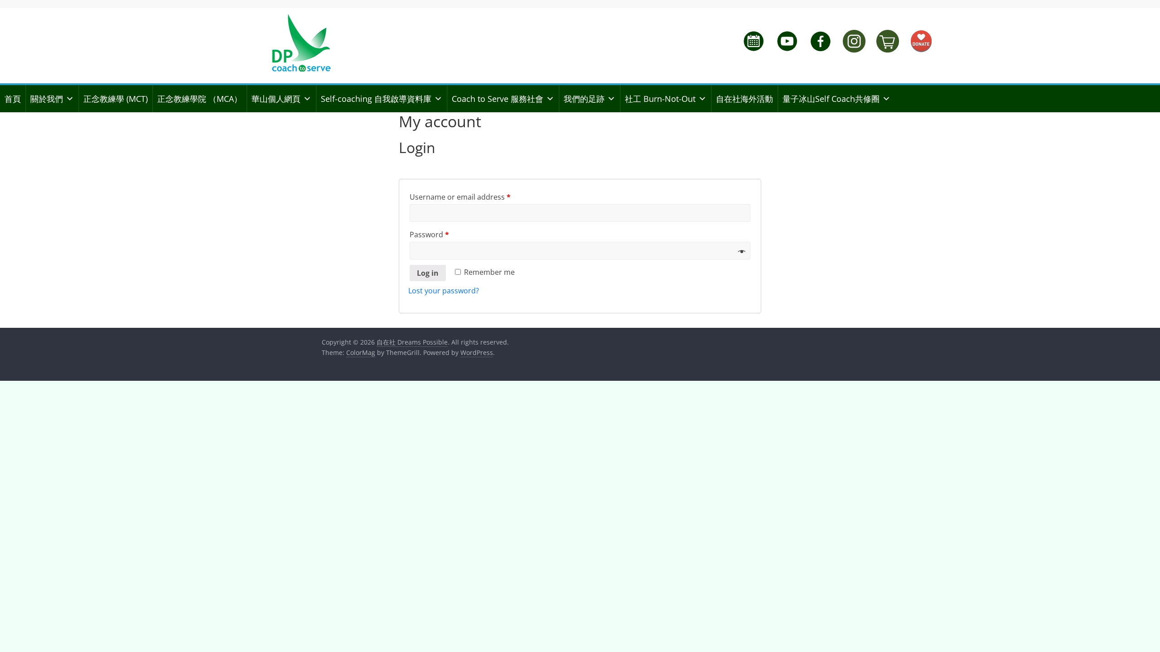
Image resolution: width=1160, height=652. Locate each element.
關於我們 (46, 98)
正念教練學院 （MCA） (199, 98)
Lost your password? (443, 291)
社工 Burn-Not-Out (660, 98)
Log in (428, 273)
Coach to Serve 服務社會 (497, 98)
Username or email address (460, 197)
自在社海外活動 (744, 98)
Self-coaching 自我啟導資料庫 (376, 98)
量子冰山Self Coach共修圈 (831, 98)
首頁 (13, 98)
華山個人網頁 (275, 98)
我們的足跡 (584, 98)
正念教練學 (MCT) (115, 98)
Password (429, 235)
